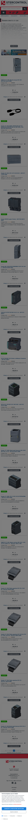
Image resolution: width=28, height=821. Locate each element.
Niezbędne (5, 815)
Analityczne (19, 815)
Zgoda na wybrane (14, 811)
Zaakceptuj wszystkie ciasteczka (14, 808)
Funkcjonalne (12, 815)
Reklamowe (5, 818)
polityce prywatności (17, 804)
